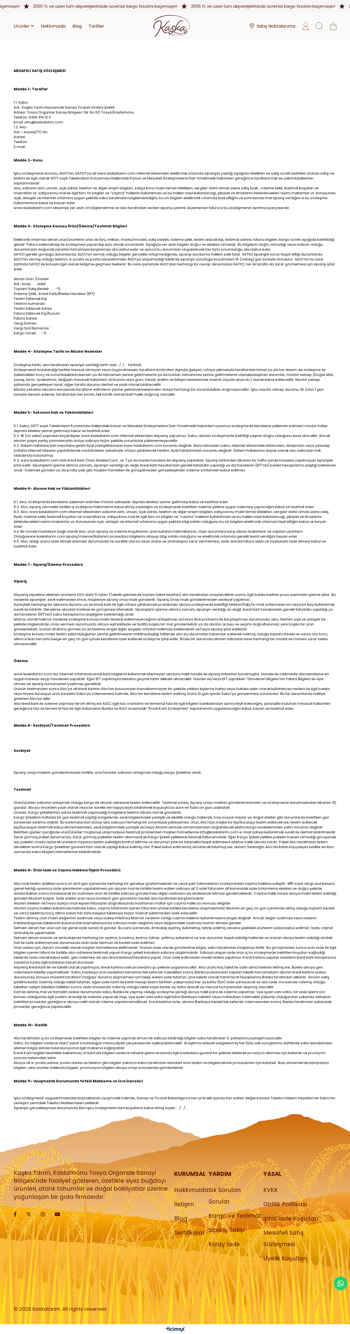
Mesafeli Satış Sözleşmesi (283, 1238)
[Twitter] (28, 1214)
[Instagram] (43, 1214)
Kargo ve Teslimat (235, 1216)
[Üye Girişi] (305, 26)
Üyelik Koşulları (285, 1258)
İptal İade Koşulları (291, 1218)
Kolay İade (224, 1244)
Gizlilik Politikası (285, 1204)
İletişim (184, 1204)
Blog (180, 1218)
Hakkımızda (191, 1190)
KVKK (270, 1190)
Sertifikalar (189, 1233)
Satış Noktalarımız (276, 26)
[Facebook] (15, 1214)
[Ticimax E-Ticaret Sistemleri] (175, 1330)
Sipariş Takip (227, 1230)
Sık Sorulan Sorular (225, 1195)
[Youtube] (57, 1214)
